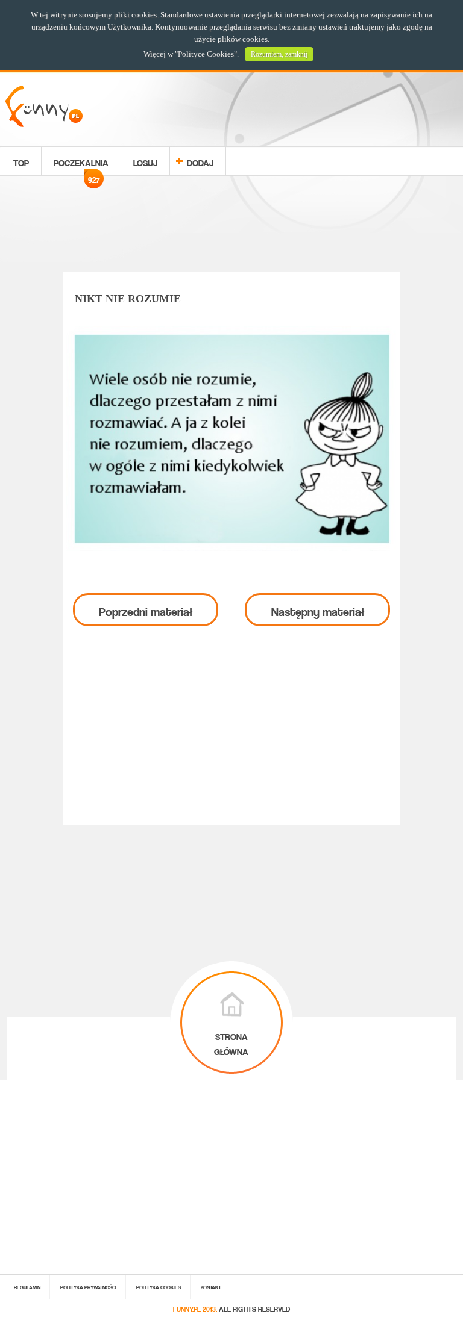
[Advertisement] (231, 226)
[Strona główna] (44, 124)
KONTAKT (211, 1286)
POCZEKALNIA (81, 164)
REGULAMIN (27, 1286)
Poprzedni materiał (145, 609)
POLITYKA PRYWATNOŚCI (88, 1286)
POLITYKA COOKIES (158, 1286)
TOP (21, 161)
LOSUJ (145, 161)
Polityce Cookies (206, 53)
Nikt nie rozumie (128, 299)
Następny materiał (317, 609)
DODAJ (200, 161)
